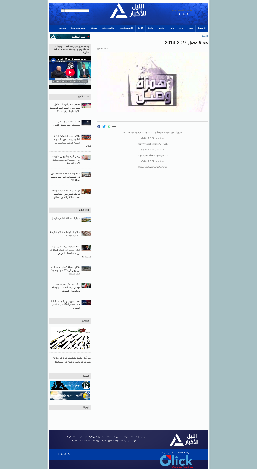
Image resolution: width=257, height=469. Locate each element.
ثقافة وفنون (104, 437)
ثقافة (140, 28)
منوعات (62, 28)
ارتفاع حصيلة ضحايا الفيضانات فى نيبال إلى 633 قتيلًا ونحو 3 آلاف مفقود (65, 271)
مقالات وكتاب (108, 28)
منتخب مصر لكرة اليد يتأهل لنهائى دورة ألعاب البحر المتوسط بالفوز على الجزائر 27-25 (65, 108)
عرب (181, 28)
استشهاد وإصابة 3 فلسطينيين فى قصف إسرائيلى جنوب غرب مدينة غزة (65, 177)
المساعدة (83, 441)
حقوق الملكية (107, 441)
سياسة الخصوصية (120, 441)
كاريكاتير (85, 320)
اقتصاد (162, 28)
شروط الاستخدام (94, 441)
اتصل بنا (75, 441)
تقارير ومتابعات (126, 28)
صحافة (94, 28)
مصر (191, 28)
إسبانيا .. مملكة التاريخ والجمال (65, 218)
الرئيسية (201, 28)
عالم (172, 28)
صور (62, 437)
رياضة (150, 28)
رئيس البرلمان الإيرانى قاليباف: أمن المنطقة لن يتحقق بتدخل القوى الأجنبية (66, 160)
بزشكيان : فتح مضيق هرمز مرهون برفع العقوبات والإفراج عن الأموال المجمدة (66, 288)
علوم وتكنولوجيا (78, 28)
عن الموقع (132, 441)
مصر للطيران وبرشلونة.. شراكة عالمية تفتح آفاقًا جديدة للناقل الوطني (65, 305)
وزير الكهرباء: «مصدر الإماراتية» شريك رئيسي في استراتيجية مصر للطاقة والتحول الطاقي (66, 194)
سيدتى (82, 437)
